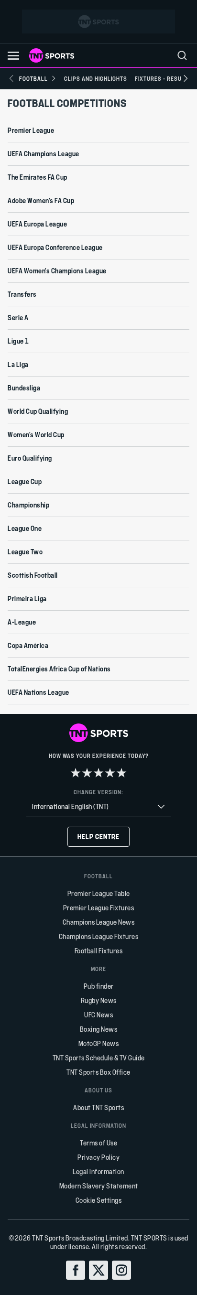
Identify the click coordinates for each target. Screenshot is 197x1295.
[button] (13, 56)
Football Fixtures (99, 951)
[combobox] (98, 807)
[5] (121, 772)
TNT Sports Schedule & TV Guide (99, 1058)
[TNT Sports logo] (52, 55)
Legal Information (98, 1171)
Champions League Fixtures (99, 936)
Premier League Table (98, 893)
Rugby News (99, 1000)
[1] (75, 772)
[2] (87, 772)
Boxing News (99, 1029)
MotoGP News (98, 1043)
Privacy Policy (98, 1157)
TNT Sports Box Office (98, 1072)
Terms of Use (98, 1143)
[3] (98, 772)
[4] (110, 772)
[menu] (182, 55)
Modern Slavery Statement (98, 1186)
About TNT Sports (98, 1107)
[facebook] (75, 1270)
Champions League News (99, 922)
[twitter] (98, 1270)
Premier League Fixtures (98, 908)
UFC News (98, 1015)
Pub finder (99, 986)
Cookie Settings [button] (99, 1200)
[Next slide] (185, 78)
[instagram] (121, 1270)
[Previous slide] (11, 78)
